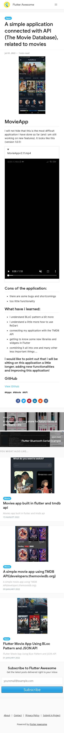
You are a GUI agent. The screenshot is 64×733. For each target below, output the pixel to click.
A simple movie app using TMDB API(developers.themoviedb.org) (29, 574)
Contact (18, 715)
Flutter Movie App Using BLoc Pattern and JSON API (26, 646)
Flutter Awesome (23, 4)
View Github (12, 386)
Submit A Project (51, 715)
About (7, 715)
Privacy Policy (32, 715)
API (26, 392)
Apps (8, 18)
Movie (17, 392)
